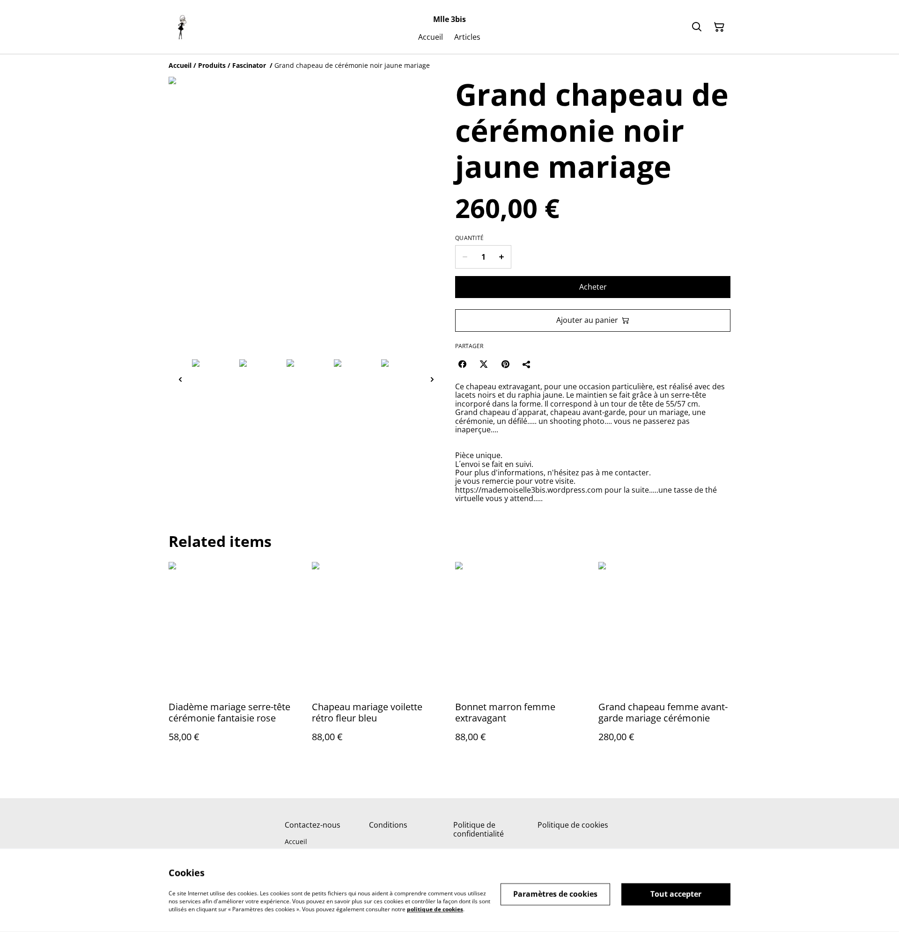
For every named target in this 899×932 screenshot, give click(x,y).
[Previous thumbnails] (180, 379)
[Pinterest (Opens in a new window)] (505, 364)
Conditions (388, 825)
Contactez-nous (312, 825)
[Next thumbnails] (432, 379)
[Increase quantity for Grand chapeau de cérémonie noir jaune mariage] (501, 257)
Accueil (296, 841)
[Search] (696, 27)
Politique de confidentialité (478, 829)
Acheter (593, 287)
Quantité (469, 238)
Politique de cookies (573, 825)
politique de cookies (435, 909)
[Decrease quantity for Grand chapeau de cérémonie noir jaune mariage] (464, 257)
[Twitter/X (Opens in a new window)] (484, 364)
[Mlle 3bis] (182, 27)
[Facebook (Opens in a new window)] (462, 364)
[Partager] (527, 364)
